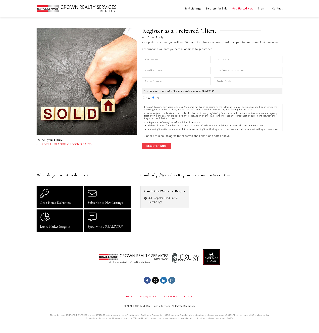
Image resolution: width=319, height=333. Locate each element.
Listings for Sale (216, 8)
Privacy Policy (147, 296)
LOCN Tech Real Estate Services (152, 306)
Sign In (262, 8)
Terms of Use (169, 296)
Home (129, 296)
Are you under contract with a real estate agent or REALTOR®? (179, 91)
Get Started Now (242, 8)
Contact (277, 8)
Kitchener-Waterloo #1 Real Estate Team (130, 262)
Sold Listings (192, 8)
